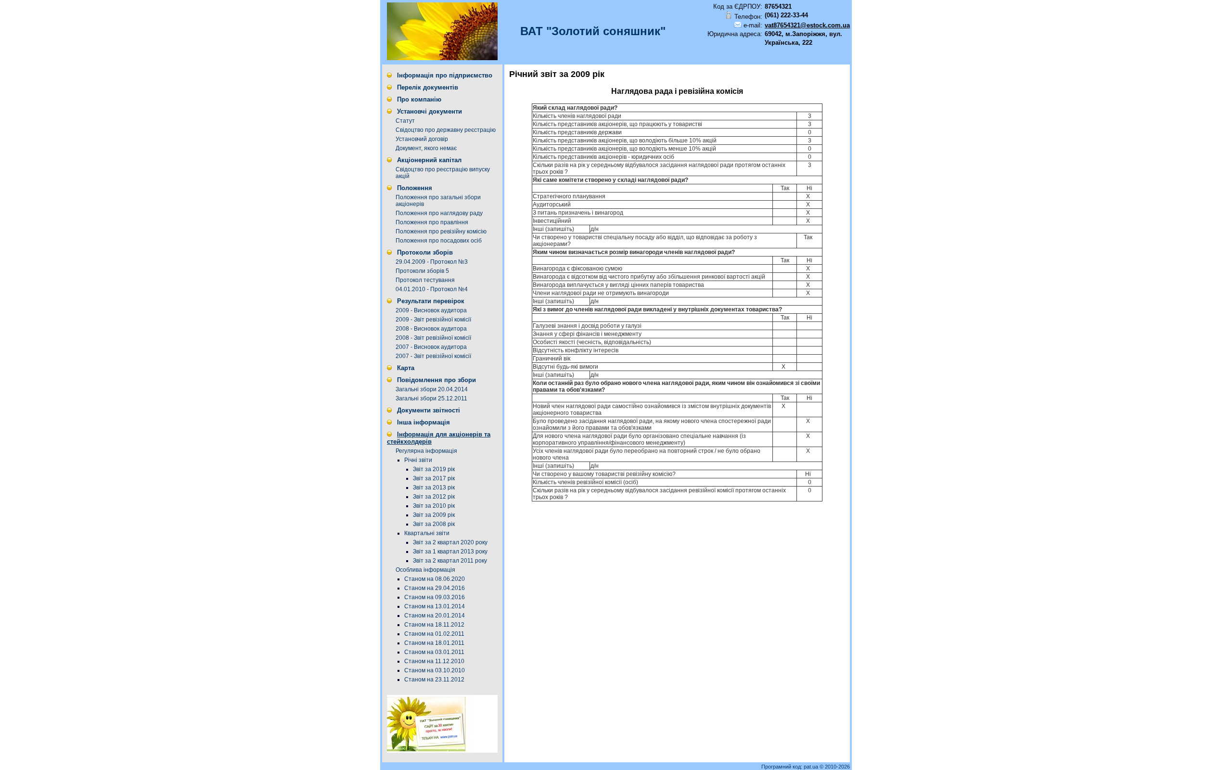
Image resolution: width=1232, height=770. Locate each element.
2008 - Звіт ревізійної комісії (433, 337)
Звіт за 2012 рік (434, 496)
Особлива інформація (425, 569)
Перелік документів (427, 87)
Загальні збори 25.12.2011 (431, 398)
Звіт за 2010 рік (434, 505)
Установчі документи (429, 111)
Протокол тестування (425, 280)
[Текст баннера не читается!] (442, 750)
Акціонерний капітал (429, 160)
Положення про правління (432, 222)
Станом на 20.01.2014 (434, 615)
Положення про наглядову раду (439, 213)
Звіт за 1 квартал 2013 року (450, 551)
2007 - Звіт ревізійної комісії (433, 356)
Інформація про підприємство (444, 75)
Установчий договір (422, 139)
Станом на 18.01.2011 (434, 643)
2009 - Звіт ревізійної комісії (433, 319)
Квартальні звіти (426, 533)
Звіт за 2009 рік (434, 515)
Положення (414, 188)
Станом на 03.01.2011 (434, 652)
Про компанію (419, 99)
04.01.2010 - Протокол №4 (432, 289)
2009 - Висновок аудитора (431, 310)
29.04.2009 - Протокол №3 (432, 261)
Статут (405, 120)
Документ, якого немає (426, 148)
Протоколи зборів (425, 252)
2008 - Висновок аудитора (431, 328)
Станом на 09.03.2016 (434, 597)
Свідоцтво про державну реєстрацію (446, 130)
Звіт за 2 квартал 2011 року (450, 560)
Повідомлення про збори (436, 380)
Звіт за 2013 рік (434, 487)
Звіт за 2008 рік (434, 524)
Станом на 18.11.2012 (434, 624)
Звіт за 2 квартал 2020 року (450, 542)
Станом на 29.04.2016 (434, 588)
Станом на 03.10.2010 (434, 670)
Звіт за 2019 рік (434, 469)
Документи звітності (428, 410)
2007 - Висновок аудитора (431, 347)
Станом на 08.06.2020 (434, 579)
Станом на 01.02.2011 (434, 633)
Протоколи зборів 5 (422, 271)
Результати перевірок (430, 301)
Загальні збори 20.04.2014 (432, 389)
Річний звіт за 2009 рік (556, 74)
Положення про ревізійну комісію (441, 231)
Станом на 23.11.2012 (434, 679)
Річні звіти (418, 460)
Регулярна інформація (426, 451)
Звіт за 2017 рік (434, 478)
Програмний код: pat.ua (790, 767)
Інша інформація (423, 422)
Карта (405, 368)
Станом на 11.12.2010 (434, 661)
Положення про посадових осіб (439, 240)
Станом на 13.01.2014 (434, 606)
